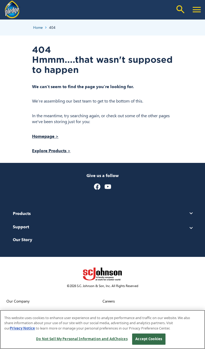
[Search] (180, 9)
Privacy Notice (22, 328)
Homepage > (45, 136)
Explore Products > (51, 150)
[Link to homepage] (12, 9)
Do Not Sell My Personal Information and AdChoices (81, 338)
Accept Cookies (148, 338)
